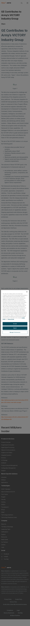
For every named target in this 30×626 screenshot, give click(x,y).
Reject (15, 328)
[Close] (27, 292)
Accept (15, 323)
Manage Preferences (15, 332)
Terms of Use (11, 319)
